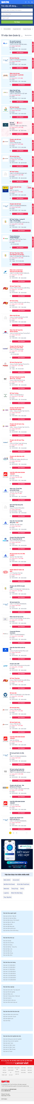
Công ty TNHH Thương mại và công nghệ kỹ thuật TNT (19, 665)
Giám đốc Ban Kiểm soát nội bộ (17, 648)
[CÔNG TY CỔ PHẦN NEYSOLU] (5, 395)
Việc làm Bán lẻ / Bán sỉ (9, 922)
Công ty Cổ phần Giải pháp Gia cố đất (19, 317)
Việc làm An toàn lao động (9, 918)
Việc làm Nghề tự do (8, 1018)
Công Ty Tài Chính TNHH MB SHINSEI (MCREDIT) (19, 44)
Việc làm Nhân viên (8, 994)
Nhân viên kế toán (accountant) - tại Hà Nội (16, 74)
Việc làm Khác (6, 1020)
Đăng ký (24, 5)
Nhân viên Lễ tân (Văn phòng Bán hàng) (16, 489)
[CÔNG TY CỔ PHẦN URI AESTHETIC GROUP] (5, 771)
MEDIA (4, 1067)
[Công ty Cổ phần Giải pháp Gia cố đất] (5, 318)
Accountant (16, 880)
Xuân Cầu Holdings (14, 475)
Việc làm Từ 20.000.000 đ (9, 975)
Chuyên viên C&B (14, 663)
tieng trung (14, 888)
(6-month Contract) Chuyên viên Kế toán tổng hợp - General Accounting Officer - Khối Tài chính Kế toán (15, 41)
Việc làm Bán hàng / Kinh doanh (11, 920)
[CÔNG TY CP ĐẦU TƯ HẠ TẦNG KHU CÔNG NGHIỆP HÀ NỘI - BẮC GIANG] (5, 125)
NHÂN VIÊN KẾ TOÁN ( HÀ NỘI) (17, 570)
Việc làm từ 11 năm (7, 1051)
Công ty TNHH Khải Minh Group (17, 380)
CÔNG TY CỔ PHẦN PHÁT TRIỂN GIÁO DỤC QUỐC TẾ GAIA (20, 222)
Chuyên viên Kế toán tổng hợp (15, 140)
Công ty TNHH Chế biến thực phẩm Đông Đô (20, 288)
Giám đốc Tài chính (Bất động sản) (16, 521)
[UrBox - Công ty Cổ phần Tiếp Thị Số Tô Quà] (5, 410)
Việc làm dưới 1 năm (8, 1043)
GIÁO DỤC (30, 1067)
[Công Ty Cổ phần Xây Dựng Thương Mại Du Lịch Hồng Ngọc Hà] (5, 332)
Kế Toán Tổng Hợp (15, 678)
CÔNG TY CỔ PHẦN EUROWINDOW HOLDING (18, 60)
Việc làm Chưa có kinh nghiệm (10, 1041)
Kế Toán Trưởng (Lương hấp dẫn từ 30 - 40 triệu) (17, 377)
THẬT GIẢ (30, 1072)
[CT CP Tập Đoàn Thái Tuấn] (5, 572)
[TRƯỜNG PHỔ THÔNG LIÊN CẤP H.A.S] (5, 458)
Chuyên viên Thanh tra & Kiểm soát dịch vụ (16, 818)
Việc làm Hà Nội (7, 940)
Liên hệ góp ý (4, 1099)
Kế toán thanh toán (15, 722)
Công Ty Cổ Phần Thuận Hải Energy (18, 443)
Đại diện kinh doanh (9, 884)
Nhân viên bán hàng (16, 893)
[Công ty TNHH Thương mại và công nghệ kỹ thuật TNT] (5, 666)
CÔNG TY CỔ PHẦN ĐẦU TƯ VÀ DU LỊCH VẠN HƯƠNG (18, 109)
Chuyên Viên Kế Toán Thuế (15, 187)
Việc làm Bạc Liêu (7, 949)
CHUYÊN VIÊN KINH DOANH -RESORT (17, 473)
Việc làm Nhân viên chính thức (10, 1014)
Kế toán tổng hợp (14, 58)
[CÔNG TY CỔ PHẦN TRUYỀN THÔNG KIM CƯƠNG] (5, 272)
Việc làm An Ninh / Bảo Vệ (9, 916)
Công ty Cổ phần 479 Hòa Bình (17, 508)
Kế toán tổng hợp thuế (16, 362)
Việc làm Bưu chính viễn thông (10, 930)
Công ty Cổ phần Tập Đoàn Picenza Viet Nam (19, 364)
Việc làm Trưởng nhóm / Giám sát (11, 996)
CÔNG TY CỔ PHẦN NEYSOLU (17, 395)
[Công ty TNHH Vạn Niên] (5, 142)
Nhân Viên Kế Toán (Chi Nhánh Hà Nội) (16, 330)
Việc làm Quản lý (7, 998)
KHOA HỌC (23, 1070)
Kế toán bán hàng (14, 156)
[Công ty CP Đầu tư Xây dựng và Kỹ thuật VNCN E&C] (5, 788)
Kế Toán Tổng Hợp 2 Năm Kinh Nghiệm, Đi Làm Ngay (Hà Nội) (17, 253)
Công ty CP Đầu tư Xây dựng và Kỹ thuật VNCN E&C (19, 788)
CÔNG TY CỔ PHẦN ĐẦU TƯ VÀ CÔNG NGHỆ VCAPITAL (20, 694)
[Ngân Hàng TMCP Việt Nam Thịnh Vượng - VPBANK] (5, 238)
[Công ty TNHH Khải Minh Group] (5, 379)
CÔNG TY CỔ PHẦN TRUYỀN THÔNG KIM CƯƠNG (19, 273)
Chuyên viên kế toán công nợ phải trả (17, 424)
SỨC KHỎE (23, 1072)
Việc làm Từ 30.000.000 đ (9, 977)
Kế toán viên (13, 693)
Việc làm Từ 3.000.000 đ (9, 965)
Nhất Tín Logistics (14, 190)
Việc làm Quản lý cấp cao (9, 1000)
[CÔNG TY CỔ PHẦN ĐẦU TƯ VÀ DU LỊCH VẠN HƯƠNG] (5, 109)
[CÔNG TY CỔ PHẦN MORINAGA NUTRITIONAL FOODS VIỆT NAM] (5, 634)
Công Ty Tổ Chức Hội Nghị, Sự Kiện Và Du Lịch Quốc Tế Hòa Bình (20, 618)
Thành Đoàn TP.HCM (5, 1095)
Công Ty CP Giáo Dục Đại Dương (17, 540)
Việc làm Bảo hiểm (7, 924)
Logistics (6, 893)
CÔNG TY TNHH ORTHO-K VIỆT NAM (18, 93)
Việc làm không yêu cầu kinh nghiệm (12, 1039)
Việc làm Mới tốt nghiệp (9, 992)
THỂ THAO (23, 1067)
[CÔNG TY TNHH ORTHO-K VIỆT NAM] (5, 93)
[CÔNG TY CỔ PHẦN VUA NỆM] (5, 348)
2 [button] (13, 833)
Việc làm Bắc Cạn (7, 951)
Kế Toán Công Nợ (14, 107)
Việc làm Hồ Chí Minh (8, 942)
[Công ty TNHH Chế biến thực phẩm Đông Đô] (5, 288)
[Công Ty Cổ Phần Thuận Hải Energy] (5, 442)
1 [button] (10, 833)
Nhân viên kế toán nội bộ (16, 616)
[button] (29, 2)
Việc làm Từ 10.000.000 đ (9, 971)
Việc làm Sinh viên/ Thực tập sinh (11, 989)
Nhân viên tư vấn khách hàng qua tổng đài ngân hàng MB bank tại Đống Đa (17, 270)
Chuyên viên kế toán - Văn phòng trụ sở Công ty (17, 786)
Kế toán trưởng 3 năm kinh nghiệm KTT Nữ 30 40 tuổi (17, 769)
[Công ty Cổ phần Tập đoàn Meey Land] (5, 650)
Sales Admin (7, 880)
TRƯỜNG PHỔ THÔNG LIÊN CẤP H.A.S (19, 459)
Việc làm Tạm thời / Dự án (9, 1016)
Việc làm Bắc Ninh (7, 955)
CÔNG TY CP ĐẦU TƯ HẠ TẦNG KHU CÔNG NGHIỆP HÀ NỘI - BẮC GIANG (18, 126)
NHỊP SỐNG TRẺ (17, 1068)
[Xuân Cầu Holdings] (5, 475)
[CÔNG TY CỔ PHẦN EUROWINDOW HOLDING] (5, 60)
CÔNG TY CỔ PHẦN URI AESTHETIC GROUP (20, 772)
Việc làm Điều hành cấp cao (10, 1002)
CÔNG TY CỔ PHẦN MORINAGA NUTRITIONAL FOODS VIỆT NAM (17, 634)
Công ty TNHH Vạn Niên (15, 142)
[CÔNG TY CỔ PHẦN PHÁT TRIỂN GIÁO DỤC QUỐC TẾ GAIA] (5, 221)
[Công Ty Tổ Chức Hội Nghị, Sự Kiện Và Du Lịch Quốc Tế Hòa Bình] (5, 619)
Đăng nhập (30, 5)
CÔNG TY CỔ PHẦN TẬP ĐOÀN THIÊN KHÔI (18, 173)
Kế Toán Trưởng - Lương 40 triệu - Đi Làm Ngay (17, 219)
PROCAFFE (12, 76)
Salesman (6, 888)
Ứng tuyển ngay (20, 52)
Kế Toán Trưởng (14, 171)
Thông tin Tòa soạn (5, 1094)
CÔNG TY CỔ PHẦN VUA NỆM (16, 349)
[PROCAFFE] (5, 76)
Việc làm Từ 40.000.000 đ (9, 979)
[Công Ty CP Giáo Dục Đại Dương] (5, 540)
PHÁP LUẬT (4, 1075)
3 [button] (16, 833)
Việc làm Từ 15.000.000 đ (9, 973)
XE (10, 1072)
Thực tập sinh (7, 897)
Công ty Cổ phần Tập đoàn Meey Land (19, 650)
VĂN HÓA (17, 1071)
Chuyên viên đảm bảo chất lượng (17, 456)
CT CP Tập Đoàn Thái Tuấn (16, 573)
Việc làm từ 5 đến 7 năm (9, 1047)
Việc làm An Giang (7, 944)
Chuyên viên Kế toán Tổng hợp (17, 440)
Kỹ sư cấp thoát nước (23, 884)
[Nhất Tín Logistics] (5, 189)
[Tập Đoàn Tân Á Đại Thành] (5, 491)
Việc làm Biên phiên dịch (9, 928)
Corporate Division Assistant (15, 632)
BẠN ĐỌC (30, 1070)
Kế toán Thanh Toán (15, 286)
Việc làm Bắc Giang (8, 953)
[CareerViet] (21, 1063)
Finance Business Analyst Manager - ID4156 (15, 236)
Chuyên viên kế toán (15, 204)
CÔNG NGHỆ (10, 1070)
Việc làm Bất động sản (8, 926)
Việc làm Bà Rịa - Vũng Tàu (10, 947)
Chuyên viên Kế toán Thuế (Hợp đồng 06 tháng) (17, 408)
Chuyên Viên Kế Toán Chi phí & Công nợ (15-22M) (16, 346)
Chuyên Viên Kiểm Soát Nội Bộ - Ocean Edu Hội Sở (17, 538)
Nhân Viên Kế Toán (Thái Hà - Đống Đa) (15, 91)
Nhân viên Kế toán (15, 315)
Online (22, 888)
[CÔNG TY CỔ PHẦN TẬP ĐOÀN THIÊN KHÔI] (5, 174)
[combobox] (17, 10)
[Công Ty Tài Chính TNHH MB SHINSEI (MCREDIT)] (5, 43)
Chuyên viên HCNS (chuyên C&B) (17, 586)
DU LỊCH (10, 1075)
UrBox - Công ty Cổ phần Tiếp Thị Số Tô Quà (19, 411)
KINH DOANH (11, 1067)
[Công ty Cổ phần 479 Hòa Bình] (5, 507)
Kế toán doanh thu (15, 602)
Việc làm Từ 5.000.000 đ (9, 967)
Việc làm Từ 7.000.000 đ (9, 969)
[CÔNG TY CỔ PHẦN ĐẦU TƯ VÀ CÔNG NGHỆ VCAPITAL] (5, 695)
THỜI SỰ (4, 1070)
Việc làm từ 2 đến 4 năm (9, 1045)
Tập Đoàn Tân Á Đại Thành (16, 492)
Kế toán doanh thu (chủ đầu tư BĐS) (17, 554)
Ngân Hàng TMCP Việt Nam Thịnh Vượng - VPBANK (18, 239)
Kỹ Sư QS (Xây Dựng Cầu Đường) (16, 505)
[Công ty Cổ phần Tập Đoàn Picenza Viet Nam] (5, 365)
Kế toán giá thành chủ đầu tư (17, 753)
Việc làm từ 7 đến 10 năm (9, 1049)
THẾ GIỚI (4, 1072)
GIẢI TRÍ (17, 1074)
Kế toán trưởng (14, 300)
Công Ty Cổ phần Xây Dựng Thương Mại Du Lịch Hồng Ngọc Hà (20, 333)
